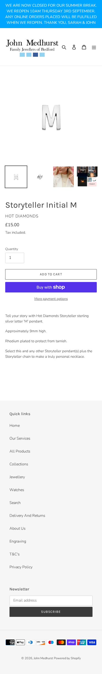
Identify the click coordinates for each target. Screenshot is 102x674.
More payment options (51, 299)
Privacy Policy (20, 567)
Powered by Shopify (67, 658)
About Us (17, 528)
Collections (18, 464)
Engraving (17, 541)
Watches (16, 490)
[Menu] (94, 47)
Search (15, 502)
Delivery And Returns (27, 515)
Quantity (11, 249)
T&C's (14, 554)
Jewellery (17, 477)
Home (14, 425)
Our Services (19, 438)
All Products (19, 451)
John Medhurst (43, 658)
